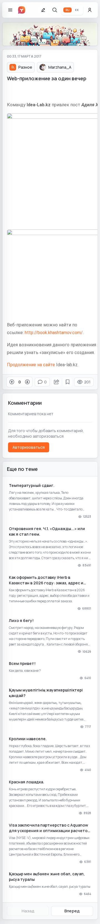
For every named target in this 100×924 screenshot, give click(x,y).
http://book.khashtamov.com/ (54, 332)
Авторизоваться (28, 447)
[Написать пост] (43, 10)
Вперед (72, 911)
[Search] (55, 10)
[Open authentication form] (90, 10)
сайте (49, 364)
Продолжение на (24, 364)
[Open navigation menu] (10, 10)
